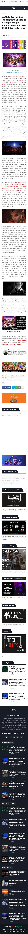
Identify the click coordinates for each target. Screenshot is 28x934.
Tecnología (4, 483)
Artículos (7, 375)
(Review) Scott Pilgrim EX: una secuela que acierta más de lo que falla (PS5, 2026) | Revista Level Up (17, 795)
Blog (12, 375)
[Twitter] (6, 35)
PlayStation (19, 377)
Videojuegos (19, 380)
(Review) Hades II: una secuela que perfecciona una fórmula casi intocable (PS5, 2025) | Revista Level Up (17, 784)
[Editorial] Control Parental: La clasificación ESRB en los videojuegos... (17, 882)
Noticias (22, 375)
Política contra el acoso (18, 931)
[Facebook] (4, 35)
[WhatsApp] (16, 387)
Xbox (3, 382)
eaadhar (18, 928)
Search (24, 8)
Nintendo (4, 478)
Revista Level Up (11, 380)
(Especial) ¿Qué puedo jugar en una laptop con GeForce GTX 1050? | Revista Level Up (17, 872)
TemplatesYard (18, 926)
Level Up (17, 375)
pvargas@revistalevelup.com (14, 72)
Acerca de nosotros (12, 1)
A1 (6, 13)
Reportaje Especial (6, 480)
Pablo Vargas (5, 377)
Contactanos (22, 929)
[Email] (8, 35)
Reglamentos (7, 931)
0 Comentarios (13, 32)
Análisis (4, 476)
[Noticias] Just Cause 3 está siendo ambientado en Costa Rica (17, 891)
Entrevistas (21, 476)
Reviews (4, 380)
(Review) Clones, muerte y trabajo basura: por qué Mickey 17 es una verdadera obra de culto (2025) (17, 773)
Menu (4, 8)
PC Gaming (12, 377)
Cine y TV (15, 476)
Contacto (22, 1)
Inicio (3, 1)
